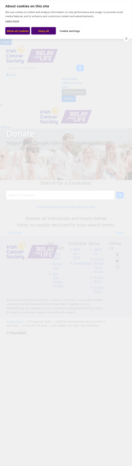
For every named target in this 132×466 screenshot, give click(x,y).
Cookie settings (70, 31)
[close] (126, 39)
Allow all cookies (17, 31)
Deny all (43, 31)
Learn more (12, 21)
